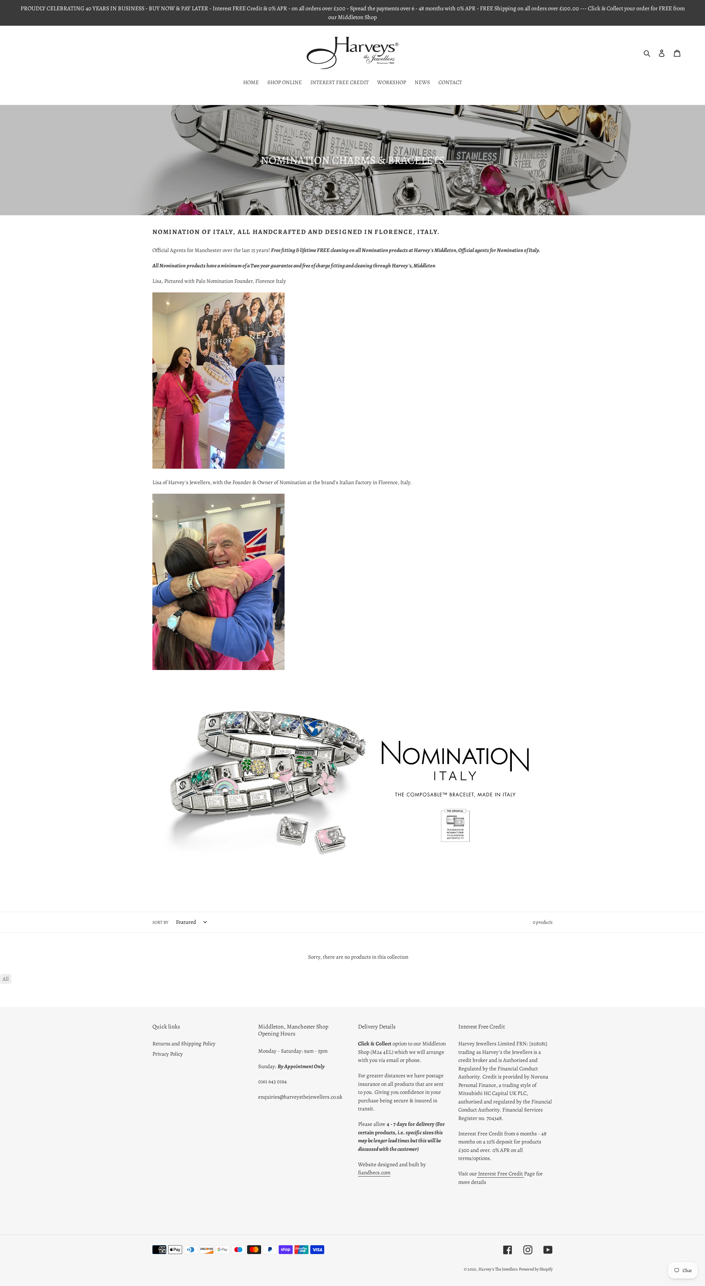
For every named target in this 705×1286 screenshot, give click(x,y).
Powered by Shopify (536, 1269)
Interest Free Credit (500, 1173)
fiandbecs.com (374, 1172)
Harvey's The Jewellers (498, 1269)
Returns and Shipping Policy (184, 1043)
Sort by (160, 922)
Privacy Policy (167, 1054)
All (6, 979)
